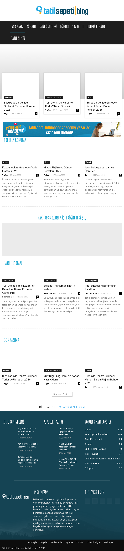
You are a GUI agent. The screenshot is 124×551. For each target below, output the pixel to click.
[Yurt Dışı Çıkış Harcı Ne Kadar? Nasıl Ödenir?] (62, 86)
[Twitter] (109, 501)
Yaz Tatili (78, 26)
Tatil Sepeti (18, 38)
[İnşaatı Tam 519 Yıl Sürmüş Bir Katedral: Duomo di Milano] (50, 462)
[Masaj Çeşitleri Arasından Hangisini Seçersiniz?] (50, 447)
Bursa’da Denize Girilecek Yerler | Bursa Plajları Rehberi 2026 (102, 106)
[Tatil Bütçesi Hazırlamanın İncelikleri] (103, 275)
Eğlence (64, 26)
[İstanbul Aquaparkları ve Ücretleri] (103, 154)
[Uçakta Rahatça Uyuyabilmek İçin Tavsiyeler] (50, 431)
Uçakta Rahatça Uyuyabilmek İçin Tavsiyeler (66, 431)
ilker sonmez (8, 297)
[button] (118, 26)
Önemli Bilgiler (96, 26)
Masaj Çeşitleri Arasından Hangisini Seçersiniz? (68, 447)
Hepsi (82, 139)
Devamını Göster (61, 394)
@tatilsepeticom (72, 406)
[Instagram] (95, 501)
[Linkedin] (102, 501)
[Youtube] (117, 501)
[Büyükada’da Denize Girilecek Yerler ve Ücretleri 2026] (20, 86)
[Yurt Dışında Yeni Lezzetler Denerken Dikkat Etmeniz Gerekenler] (20, 275)
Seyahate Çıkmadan (54, 97)
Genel (90, 97)
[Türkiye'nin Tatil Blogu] (62, 10)
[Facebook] (87, 501)
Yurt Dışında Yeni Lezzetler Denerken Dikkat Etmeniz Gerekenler (18, 289)
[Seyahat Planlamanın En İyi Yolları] (62, 275)
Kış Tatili (98, 262)
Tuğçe (7, 113)
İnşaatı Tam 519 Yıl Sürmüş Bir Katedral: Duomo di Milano (68, 462)
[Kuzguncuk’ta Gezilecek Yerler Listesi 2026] (20, 154)
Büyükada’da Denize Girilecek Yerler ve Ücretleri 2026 (20, 106)
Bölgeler (31, 26)
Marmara (8, 97)
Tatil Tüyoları (8, 280)
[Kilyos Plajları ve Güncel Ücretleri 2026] (62, 154)
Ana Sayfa (17, 26)
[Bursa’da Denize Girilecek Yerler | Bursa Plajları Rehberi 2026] (103, 86)
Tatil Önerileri (48, 26)
